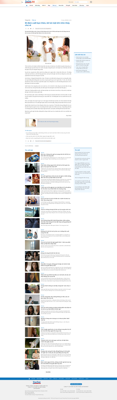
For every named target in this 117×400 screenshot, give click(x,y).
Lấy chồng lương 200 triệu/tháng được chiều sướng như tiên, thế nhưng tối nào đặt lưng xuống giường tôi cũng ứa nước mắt (56, 222)
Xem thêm (48, 372)
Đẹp (49, 5)
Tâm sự (54, 5)
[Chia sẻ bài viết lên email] (31, 28)
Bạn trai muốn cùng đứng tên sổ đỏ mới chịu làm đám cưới (40, 138)
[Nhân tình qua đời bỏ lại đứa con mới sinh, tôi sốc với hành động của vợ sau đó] (32, 277)
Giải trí (44, 5)
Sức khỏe (74, 5)
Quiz (87, 5)
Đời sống (37, 5)
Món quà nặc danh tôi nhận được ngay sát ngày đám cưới (40, 136)
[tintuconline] (26, 5)
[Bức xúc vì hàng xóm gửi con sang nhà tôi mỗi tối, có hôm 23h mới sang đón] (32, 157)
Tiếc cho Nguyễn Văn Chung (82, 177)
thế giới (83, 67)
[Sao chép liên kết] (33, 28)
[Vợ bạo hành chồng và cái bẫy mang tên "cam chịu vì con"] (32, 288)
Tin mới (77, 150)
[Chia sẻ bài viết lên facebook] (26, 28)
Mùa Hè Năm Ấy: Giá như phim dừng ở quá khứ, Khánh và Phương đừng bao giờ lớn (82, 154)
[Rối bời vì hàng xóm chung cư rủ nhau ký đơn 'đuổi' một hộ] (32, 321)
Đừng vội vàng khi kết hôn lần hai (50, 253)
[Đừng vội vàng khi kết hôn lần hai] (32, 256)
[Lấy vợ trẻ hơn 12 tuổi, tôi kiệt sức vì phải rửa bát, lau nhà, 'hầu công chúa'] (32, 201)
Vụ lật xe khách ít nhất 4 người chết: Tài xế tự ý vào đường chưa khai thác (83, 173)
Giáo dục (82, 5)
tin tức (83, 57)
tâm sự (82, 71)
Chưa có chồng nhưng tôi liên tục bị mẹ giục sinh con (56, 209)
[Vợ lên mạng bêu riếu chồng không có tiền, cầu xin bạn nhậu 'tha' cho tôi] (32, 299)
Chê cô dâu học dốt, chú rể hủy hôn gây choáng (48, 121)
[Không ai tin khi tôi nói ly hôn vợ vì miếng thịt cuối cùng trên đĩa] (32, 234)
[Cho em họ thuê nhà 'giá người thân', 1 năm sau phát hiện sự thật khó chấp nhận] (32, 245)
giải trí (77, 65)
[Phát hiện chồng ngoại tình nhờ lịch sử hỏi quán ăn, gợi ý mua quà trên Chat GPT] (32, 168)
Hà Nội (61, 389)
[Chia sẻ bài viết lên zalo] (28, 28)
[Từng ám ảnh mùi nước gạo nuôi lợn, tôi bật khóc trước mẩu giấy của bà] (32, 343)
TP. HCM (78, 389)
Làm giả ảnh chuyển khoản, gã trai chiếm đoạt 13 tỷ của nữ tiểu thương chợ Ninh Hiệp (82, 182)
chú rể (36, 145)
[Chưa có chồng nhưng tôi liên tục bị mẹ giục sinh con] (32, 212)
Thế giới (68, 5)
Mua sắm (61, 5)
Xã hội (31, 5)
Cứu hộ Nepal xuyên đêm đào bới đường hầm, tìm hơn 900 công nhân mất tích (82, 188)
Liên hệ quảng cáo (76, 384)
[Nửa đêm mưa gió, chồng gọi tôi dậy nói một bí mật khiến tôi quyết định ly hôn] (32, 267)
